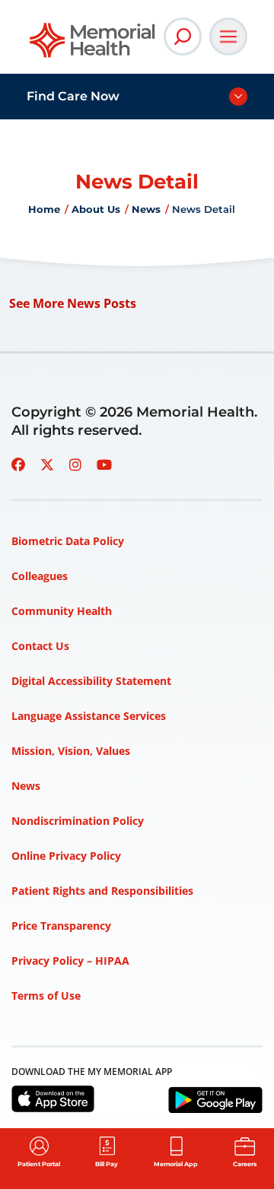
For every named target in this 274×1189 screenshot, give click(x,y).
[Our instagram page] (75, 464)
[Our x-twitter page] (47, 464)
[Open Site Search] (183, 36)
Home (44, 209)
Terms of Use (46, 995)
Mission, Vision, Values (70, 751)
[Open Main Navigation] (228, 36)
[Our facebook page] (18, 464)
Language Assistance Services (88, 716)
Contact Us (40, 646)
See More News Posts (72, 303)
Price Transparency (61, 925)
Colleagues (39, 576)
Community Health (61, 611)
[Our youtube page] (104, 464)
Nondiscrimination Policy (77, 820)
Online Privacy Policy (66, 855)
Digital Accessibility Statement (91, 681)
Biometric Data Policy (67, 541)
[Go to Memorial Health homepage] (93, 45)
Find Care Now (73, 96)
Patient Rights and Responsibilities (102, 890)
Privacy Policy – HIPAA (70, 960)
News (146, 209)
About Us (96, 209)
